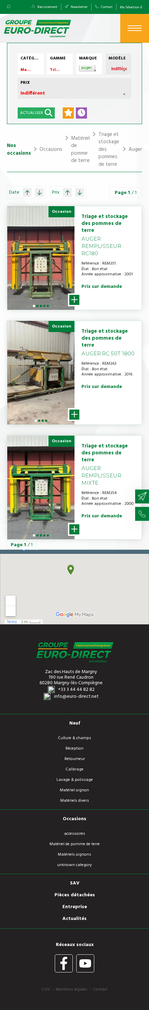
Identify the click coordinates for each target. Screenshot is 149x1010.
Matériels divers (74, 800)
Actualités (74, 918)
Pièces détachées (74, 895)
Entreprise (74, 907)
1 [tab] (34, 308)
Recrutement (47, 7)
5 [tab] (48, 308)
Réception (74, 748)
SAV (74, 883)
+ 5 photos (74, 299)
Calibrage (74, 769)
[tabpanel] (40, 258)
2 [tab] (37, 308)
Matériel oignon (74, 790)
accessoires (74, 833)
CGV (46, 989)
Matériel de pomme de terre (75, 844)
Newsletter (79, 7)
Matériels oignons (74, 854)
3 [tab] (41, 308)
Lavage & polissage (74, 779)
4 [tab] (44, 308)
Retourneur (74, 759)
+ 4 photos (74, 414)
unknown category (74, 865)
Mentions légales (71, 989)
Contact (106, 7)
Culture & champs (74, 738)
